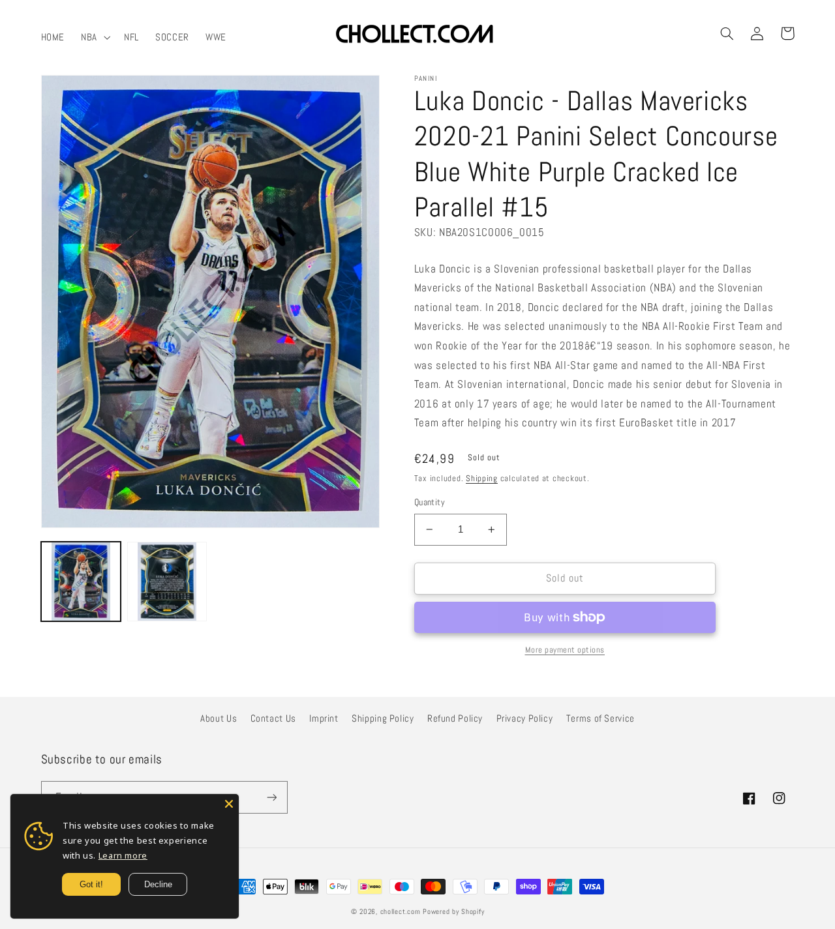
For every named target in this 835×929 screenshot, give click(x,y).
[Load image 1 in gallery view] (81, 581)
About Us (218, 718)
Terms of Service (600, 718)
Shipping (482, 478)
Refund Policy (455, 718)
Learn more (123, 855)
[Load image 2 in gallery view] (167, 581)
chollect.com (400, 911)
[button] (94, 37)
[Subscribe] (271, 797)
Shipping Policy (383, 718)
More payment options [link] (565, 650)
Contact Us (273, 718)
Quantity (429, 502)
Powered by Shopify (453, 911)
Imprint (323, 718)
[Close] (228, 803)
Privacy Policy (524, 718)
